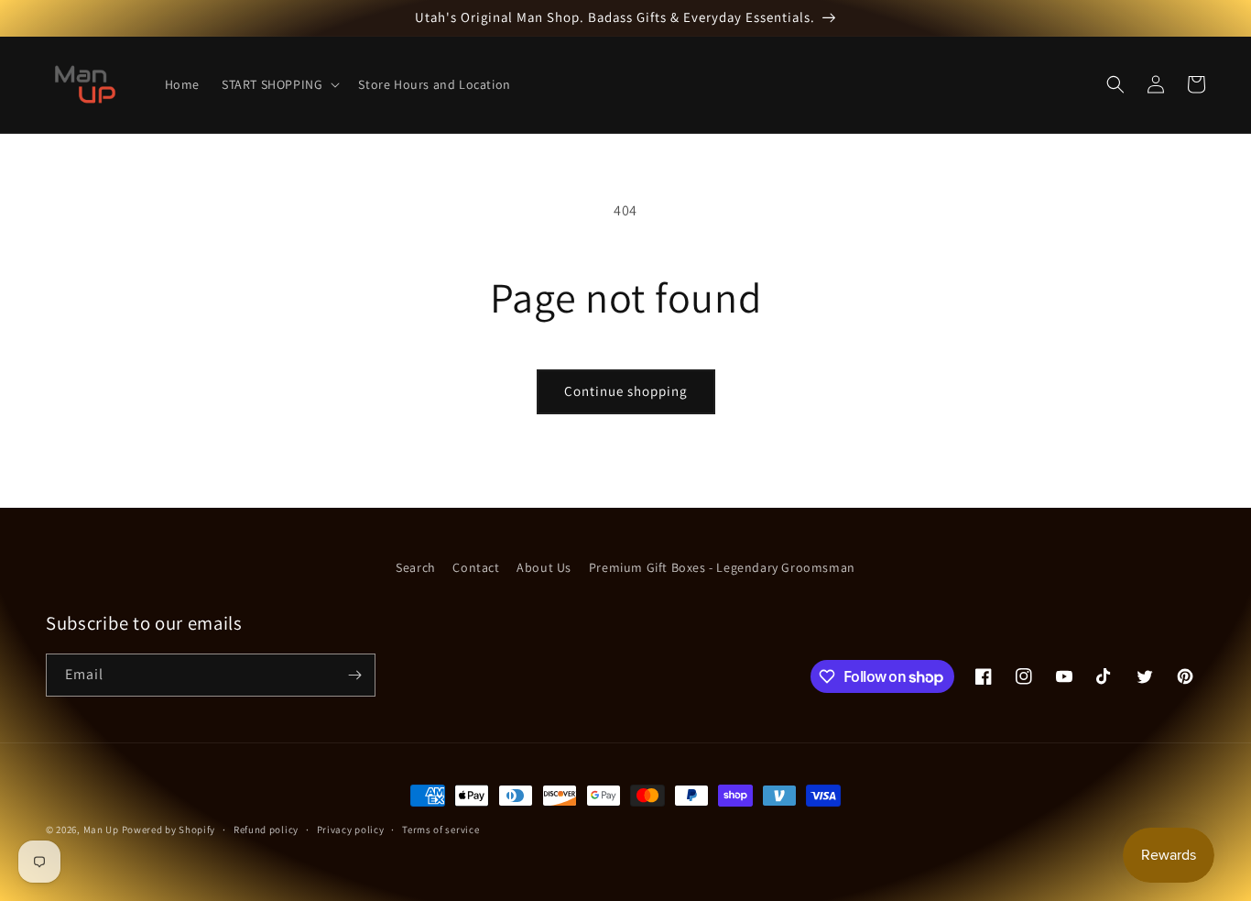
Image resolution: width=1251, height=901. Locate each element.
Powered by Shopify (169, 829)
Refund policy (266, 829)
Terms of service (440, 829)
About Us (544, 567)
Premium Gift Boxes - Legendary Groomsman (722, 567)
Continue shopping (626, 391)
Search (416, 567)
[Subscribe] (354, 675)
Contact (475, 567)
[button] (279, 84)
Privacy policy (351, 829)
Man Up (101, 829)
